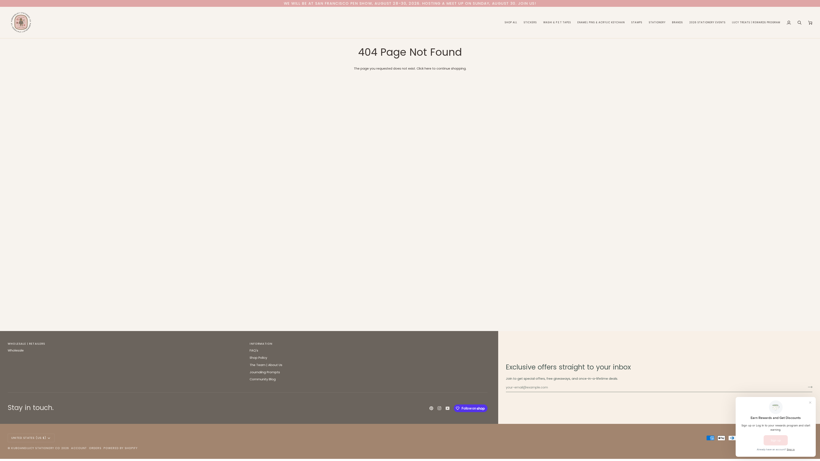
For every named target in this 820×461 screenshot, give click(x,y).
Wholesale (16, 350)
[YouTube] (448, 408)
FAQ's (254, 350)
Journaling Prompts (265, 372)
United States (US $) (28, 438)
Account (79, 448)
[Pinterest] (431, 408)
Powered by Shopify (121, 448)
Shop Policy (258, 358)
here (428, 68)
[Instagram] (439, 408)
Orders (95, 448)
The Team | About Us (266, 365)
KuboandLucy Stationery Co (35, 448)
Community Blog (263, 379)
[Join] (808, 387)
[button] (510, 22)
